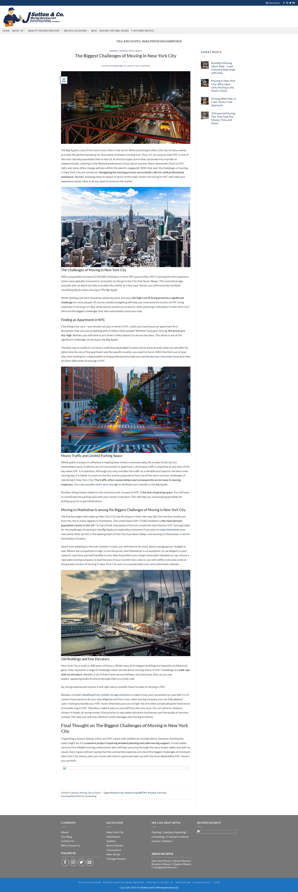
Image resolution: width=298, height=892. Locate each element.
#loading (152, 792)
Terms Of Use (183, 882)
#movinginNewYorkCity (73, 796)
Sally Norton (142, 66)
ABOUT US (17, 30)
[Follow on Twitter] (290, 3)
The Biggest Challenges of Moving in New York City (125, 55)
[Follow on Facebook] (284, 3)
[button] (273, 3)
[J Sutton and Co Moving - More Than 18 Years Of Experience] (35, 16)
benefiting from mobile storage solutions (106, 694)
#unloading (91, 796)
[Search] (76, 16)
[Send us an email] (294, 3)
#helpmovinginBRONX (136, 792)
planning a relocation (155, 306)
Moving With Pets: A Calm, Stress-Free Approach (223, 102)
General (114, 51)
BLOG (94, 30)
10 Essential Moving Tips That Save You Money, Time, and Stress (223, 118)
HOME (6, 30)
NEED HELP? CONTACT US (159, 882)
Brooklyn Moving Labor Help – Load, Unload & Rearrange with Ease (223, 67)
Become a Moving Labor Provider (123, 882)
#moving (161, 792)
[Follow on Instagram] (287, 3)
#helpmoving (117, 792)
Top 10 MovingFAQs (89, 882)
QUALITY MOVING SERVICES (43, 30)
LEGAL (216, 882)
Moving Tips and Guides (114, 30)
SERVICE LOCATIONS (75, 30)
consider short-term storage (101, 484)
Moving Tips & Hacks (131, 51)
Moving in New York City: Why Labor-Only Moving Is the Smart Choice (223, 85)
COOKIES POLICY (202, 882)
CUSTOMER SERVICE (142, 30)
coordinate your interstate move (160, 356)
